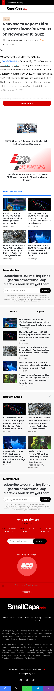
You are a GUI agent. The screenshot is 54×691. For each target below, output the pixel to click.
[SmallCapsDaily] (17, 9)
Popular (40, 311)
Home (5, 617)
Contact (47, 617)
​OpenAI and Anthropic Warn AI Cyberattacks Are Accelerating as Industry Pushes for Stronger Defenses (14, 250)
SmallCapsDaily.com (27, 674)
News (6, 19)
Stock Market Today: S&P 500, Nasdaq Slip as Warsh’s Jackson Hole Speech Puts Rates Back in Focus (39, 218)
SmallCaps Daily (12, 40)
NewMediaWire (9, 61)
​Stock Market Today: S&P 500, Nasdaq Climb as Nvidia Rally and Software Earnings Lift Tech (39, 250)
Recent (13, 311)
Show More (26, 103)
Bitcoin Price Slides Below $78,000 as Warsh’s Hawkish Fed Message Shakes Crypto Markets (13, 218)
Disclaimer (28, 617)
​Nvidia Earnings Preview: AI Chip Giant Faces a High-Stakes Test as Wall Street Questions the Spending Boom (34, 379)
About (19, 617)
